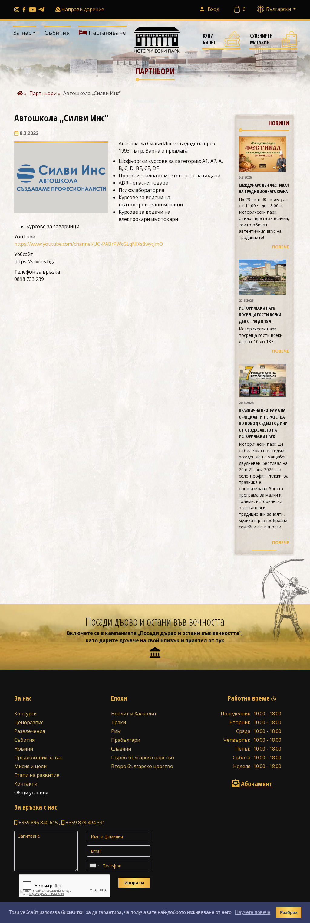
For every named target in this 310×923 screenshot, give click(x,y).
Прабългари (125, 740)
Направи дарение (82, 9)
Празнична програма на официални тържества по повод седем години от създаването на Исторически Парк (263, 423)
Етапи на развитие (36, 775)
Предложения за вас (38, 757)
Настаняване (106, 33)
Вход (213, 9)
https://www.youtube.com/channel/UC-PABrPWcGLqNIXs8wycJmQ (88, 244)
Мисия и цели (30, 766)
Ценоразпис (28, 722)
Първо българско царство (142, 757)
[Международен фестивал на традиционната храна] (262, 153)
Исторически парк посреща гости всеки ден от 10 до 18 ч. (260, 314)
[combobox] (94, 865)
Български (279, 9)
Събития (57, 33)
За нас (22, 33)
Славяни (121, 748)
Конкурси (25, 713)
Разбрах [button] (289, 912)
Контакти (25, 783)
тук (220, 640)
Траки (118, 722)
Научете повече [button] (252, 912)
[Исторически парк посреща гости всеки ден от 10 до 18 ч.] (262, 277)
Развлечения (29, 731)
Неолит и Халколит (134, 713)
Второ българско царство (142, 766)
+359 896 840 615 (37, 822)
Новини (23, 748)
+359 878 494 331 (84, 822)
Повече (280, 247)
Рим (116, 731)
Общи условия (31, 792)
